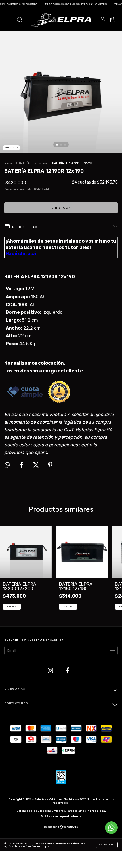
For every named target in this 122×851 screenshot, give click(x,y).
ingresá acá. (96, 810)
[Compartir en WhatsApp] (7, 465)
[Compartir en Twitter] (36, 465)
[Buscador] (19, 20)
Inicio (8, 163)
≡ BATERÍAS (23, 163)
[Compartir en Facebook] (22, 465)
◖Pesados (42, 163)
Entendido (107, 844)
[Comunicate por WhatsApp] (111, 827)
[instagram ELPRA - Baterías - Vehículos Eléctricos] (51, 670)
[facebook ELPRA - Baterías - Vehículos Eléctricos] (67, 670)
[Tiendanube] (61, 828)
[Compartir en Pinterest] (50, 465)
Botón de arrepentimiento (61, 816)
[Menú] (9, 20)
